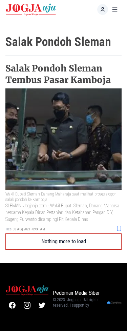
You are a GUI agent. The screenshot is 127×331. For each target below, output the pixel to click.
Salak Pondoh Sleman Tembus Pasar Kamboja (58, 74)
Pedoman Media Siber (76, 293)
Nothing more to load (63, 241)
